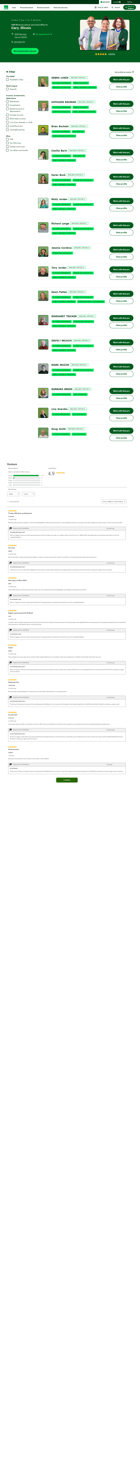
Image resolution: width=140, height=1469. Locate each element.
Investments (15, 105)
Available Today (16, 79)
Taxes (14, 7)
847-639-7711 (19, 42)
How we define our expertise (123, 72)
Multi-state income (18, 118)
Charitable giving (17, 130)
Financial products (26, 7)
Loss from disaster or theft (21, 122)
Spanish (13, 89)
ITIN (11, 139)
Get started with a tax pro (25, 51)
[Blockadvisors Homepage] (117, 2)
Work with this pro (121, 79)
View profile (121, 86)
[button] (129, 7)
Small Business (16, 126)
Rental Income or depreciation (17, 110)
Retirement (14, 101)
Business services (43, 7)
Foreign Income (16, 115)
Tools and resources (60, 7)
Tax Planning (15, 143)
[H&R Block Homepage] (105, 2)
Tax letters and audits (19, 150)
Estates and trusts (17, 146)
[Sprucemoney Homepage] (130, 2)
